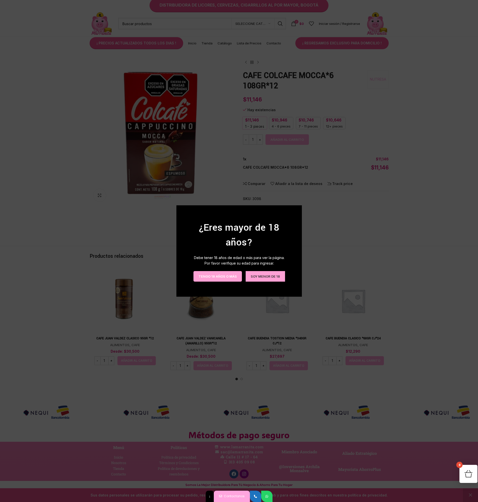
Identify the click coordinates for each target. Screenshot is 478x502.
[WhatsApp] (266, 496)
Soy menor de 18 (265, 276)
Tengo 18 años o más (217, 276)
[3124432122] (255, 496)
